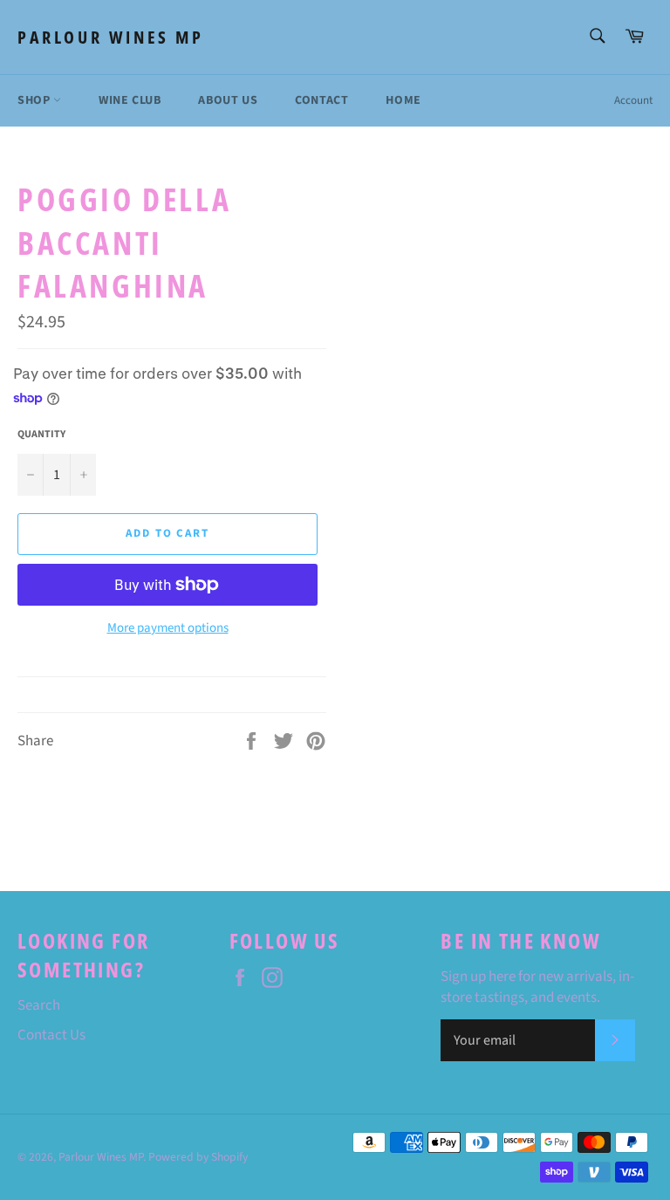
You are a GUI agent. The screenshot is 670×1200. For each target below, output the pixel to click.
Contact (321, 100)
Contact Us (51, 1035)
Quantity (41, 435)
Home (403, 100)
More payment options (168, 628)
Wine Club (130, 100)
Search (38, 1005)
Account (633, 100)
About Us (227, 100)
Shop (35, 100)
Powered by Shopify (198, 1157)
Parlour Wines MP (110, 37)
